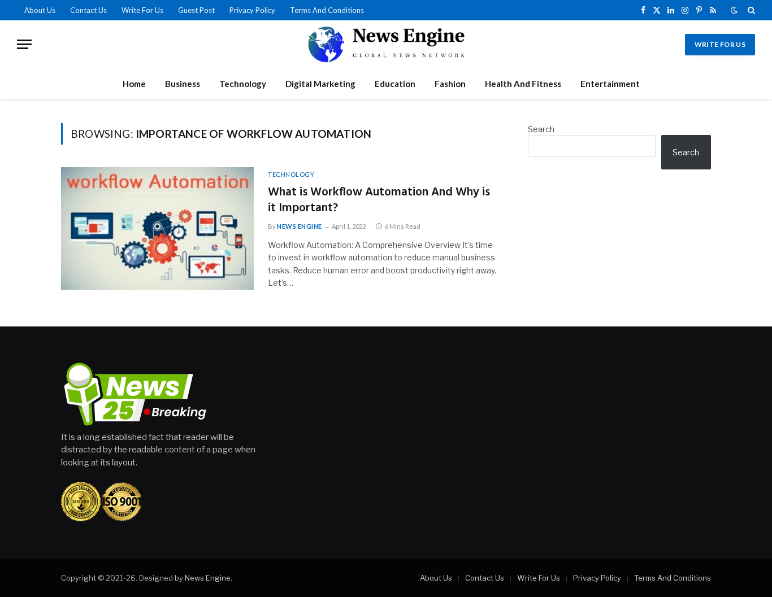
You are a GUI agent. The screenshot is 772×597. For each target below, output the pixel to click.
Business (182, 84)
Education (395, 84)
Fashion (450, 84)
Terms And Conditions (327, 10)
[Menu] (24, 44)
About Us (39, 10)
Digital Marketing (320, 84)
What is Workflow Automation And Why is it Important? (379, 201)
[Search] (750, 10)
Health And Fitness (523, 84)
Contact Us (88, 10)
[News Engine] (386, 44)
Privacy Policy (252, 10)
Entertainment (610, 84)
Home (134, 84)
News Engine (299, 226)
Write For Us (142, 10)
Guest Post (196, 10)
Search (541, 129)
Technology (242, 84)
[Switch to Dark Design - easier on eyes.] (734, 10)
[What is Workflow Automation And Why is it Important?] (157, 228)
